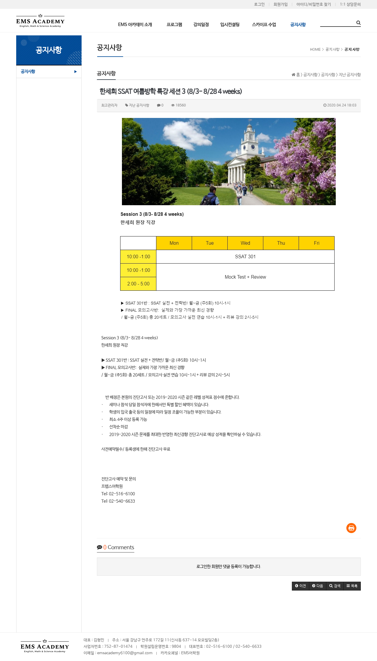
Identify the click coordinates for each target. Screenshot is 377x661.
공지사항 (298, 24)
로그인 (259, 4)
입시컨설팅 (229, 24)
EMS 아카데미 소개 (135, 24)
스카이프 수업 (264, 24)
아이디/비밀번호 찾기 (314, 4)
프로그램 (174, 24)
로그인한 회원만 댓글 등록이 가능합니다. (228, 566)
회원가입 (281, 4)
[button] (300, 586)
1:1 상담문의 (350, 4)
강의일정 (201, 24)
